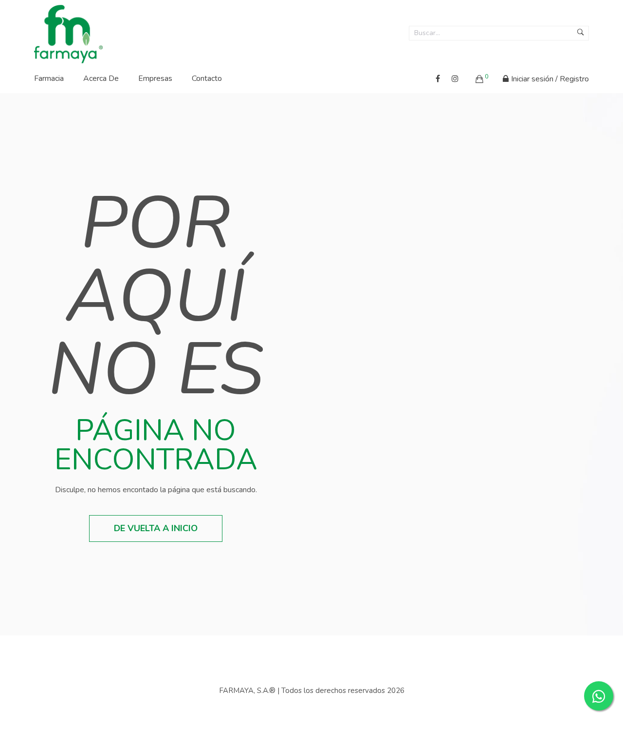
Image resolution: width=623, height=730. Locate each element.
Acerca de (101, 78)
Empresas (155, 78)
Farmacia (49, 78)
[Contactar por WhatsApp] (598, 696)
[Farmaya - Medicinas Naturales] (68, 31)
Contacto (207, 78)
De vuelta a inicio (156, 528)
